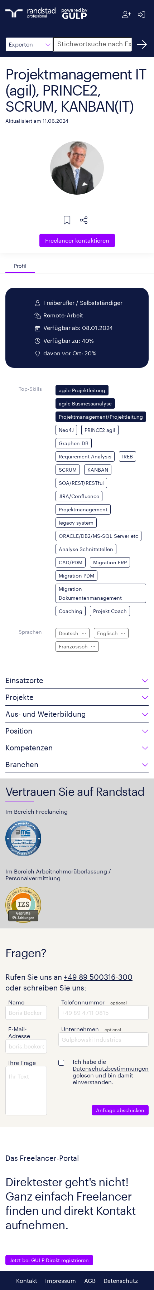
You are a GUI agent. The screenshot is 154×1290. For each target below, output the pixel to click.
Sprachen (30, 632)
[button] (29, 44)
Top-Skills (30, 389)
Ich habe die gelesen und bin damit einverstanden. (111, 1071)
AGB (90, 1280)
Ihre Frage (22, 1062)
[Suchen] (142, 44)
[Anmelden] (141, 14)
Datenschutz (121, 1280)
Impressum (60, 1280)
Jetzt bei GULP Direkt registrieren (49, 1260)
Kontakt (26, 1280)
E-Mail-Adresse (19, 1032)
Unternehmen (80, 1029)
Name (16, 1002)
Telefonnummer (83, 1002)
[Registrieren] (126, 14)
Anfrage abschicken (120, 1110)
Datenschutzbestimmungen (111, 1068)
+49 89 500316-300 (98, 977)
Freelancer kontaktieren (77, 240)
